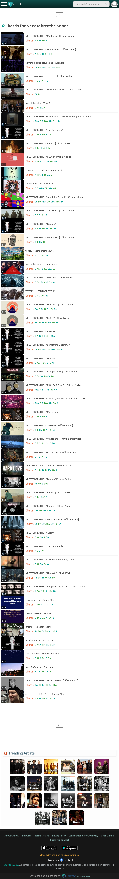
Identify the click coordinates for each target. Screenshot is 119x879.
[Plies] (101, 800)
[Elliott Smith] (51, 800)
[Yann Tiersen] (34, 800)
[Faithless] (101, 766)
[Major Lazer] (34, 766)
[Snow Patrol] (51, 766)
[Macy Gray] (17, 783)
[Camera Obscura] (84, 766)
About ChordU (12, 835)
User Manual (107, 835)
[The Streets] (51, 783)
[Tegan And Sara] (67, 766)
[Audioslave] (17, 800)
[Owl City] (84, 800)
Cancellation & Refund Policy (83, 835)
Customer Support (59, 840)
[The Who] (101, 783)
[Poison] (59, 817)
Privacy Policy (59, 835)
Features (27, 835)
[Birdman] (76, 817)
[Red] (17, 766)
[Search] (106, 4)
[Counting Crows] (67, 783)
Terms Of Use (42, 835)
